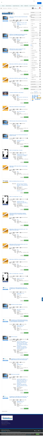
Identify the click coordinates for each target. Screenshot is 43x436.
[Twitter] (39, 430)
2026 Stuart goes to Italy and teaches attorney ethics (18, 120)
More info (22, 30)
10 (32, 96)
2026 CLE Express (14, 336)
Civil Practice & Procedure (24, 379)
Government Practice (22, 309)
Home (34, 1)
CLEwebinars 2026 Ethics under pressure (16, 92)
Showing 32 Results (4, 411)
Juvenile (33, 58)
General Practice (34, 50)
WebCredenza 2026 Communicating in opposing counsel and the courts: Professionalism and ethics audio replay (17, 214)
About (3, 5)
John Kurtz (25, 385)
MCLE (22, 5)
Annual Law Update (19, 341)
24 (32, 99)
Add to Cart (26, 30)
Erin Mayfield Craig (19, 346)
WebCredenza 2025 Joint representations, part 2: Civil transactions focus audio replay (18, 245)
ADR (32, 25)
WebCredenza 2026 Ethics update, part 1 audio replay (18, 63)
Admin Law (33, 23)
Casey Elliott (24, 346)
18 (34, 97)
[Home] (1, 8)
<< (31, 91)
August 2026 (35, 91)
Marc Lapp (18, 386)
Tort (17, 344)
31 (32, 100)
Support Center (3, 430)
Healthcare (33, 53)
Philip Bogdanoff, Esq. (20, 326)
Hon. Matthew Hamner (24, 347)
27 (37, 99)
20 (37, 97)
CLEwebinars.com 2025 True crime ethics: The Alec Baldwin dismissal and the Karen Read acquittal (19, 359)
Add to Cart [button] (26, 146)
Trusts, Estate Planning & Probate (23, 344)
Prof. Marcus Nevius (19, 155)
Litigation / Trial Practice (24, 184)
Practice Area (5, 8)
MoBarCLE (26, 5)
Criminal (18, 380)
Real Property (25, 343)
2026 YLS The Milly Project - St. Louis (15, 196)
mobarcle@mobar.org (4, 424)
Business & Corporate (22, 111)
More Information (28, 434)
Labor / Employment (19, 343)
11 (34, 96)
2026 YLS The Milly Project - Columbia (15, 150)
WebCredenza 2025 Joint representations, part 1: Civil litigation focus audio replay (18, 229)
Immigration (33, 55)
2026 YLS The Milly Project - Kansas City (16, 273)
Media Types (9, 8)
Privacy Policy (8, 430)
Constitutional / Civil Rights (24, 342)
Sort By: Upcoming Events (6, 13)
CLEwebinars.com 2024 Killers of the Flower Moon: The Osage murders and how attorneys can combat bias (18, 397)
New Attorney (19, 185)
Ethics (23, 22)
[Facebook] (36, 430)
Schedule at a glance (20, 190)
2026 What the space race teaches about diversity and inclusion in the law (18, 135)
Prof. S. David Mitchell (24, 154)
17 (32, 97)
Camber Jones (22, 348)
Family (23, 380)
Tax (32, 71)
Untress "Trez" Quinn (25, 202)
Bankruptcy (18, 342)
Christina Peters (19, 24)
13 (37, 96)
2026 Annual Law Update (15, 374)
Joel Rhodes (24, 155)
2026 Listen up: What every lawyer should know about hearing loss (18, 17)
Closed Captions (34, 86)
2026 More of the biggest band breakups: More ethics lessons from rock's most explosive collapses (18, 35)
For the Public (32, 5)
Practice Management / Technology (35, 68)
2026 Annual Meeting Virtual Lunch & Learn (16, 181)
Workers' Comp (19, 345)
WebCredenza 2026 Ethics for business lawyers (17, 106)
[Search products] (33, 8)
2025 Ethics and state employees (16, 304)
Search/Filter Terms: (4, 12)
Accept (38, 434)
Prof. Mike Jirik (19, 154)
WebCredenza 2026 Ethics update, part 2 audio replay (18, 78)
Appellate (24, 341)
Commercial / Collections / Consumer (35, 36)
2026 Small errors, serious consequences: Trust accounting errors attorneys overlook (17, 49)
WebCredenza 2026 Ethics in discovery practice (17, 259)
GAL (32, 48)
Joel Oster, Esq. (19, 294)
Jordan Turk (18, 54)
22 (40, 97)
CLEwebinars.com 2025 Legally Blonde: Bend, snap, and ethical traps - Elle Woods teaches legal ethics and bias (18, 288)
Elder (32, 41)
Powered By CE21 (4, 431)
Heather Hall (18, 347)
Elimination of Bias (19, 22)
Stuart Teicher (19, 39)
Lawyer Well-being (34, 62)
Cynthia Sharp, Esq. (25, 97)
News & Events (8, 5)
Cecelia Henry (23, 384)
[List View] (14, 13)
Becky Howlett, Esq (19, 97)
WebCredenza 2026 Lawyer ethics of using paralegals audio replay (18, 166)
